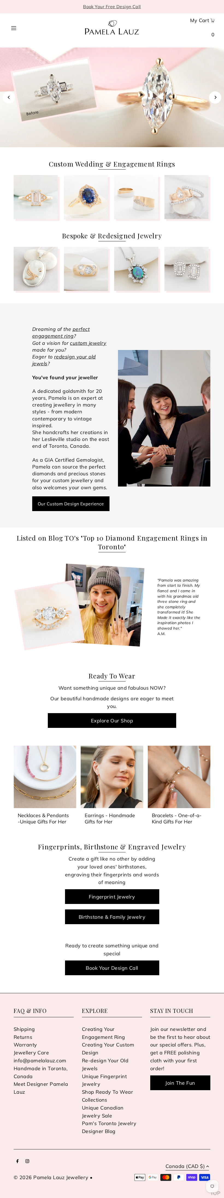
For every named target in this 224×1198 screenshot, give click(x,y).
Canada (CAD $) (185, 1166)
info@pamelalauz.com (40, 1060)
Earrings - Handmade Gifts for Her (110, 818)
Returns (23, 1037)
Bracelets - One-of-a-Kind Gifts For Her (177, 818)
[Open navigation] (24, 27)
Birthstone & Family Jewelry (112, 917)
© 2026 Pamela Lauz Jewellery (51, 1177)
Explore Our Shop (112, 720)
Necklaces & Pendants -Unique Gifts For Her (43, 818)
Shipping (24, 1029)
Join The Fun (180, 1083)
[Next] (215, 97)
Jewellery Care (31, 1052)
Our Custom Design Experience (71, 503)
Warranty (25, 1045)
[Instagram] (27, 1162)
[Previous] (9, 97)
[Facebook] (17, 1162)
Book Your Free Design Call (112, 6)
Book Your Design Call (112, 968)
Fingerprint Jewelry (112, 897)
